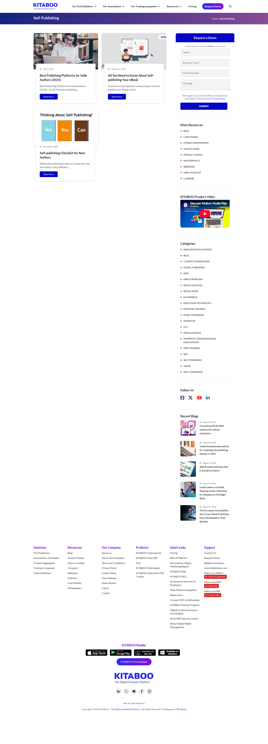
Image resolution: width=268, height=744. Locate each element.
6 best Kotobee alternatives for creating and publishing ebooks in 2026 (214, 450)
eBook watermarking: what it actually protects (214, 468)
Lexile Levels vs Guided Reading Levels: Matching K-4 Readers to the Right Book (213, 493)
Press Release (109, 577)
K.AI (138, 562)
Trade (187, 366)
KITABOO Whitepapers (195, 142)
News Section (109, 583)
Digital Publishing (194, 267)
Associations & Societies (197, 249)
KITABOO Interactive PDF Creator (150, 575)
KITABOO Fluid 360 (146, 558)
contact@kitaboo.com (215, 567)
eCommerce (190, 297)
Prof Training (191, 348)
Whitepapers (75, 588)
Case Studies (190, 137)
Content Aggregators (196, 261)
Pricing (192, 6)
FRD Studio (181, 709)
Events (105, 588)
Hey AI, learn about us (134, 703)
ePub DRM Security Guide (184, 618)
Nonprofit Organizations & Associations (199, 340)
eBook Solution (192, 285)
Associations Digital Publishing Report (180, 564)
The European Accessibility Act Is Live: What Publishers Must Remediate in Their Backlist (214, 516)
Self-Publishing (192, 360)
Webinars (189, 166)
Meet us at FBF (212, 593)
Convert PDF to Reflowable (184, 599)
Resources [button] (173, 6)
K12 (185, 327)
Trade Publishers (42, 573)
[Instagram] (149, 691)
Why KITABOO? (179, 558)
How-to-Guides (76, 562)
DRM (186, 273)
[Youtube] (134, 691)
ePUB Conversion (193, 315)
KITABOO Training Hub (148, 552)
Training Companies (44, 567)
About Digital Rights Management (181, 625)
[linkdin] (118, 691)
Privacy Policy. (218, 98)
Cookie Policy (109, 573)
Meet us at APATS (215, 575)
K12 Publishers (42, 552)
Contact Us (210, 552)
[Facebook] (142, 691)
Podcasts (72, 577)
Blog (186, 131)
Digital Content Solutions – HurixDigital (184, 612)
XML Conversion (193, 372)
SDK (185, 354)
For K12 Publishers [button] (83, 6)
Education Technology (197, 303)
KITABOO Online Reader (134, 661)
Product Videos (192, 154)
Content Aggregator (44, 562)
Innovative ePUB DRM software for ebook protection (212, 429)
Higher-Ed (189, 321)
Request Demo (213, 6)
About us (107, 552)
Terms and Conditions (113, 562)
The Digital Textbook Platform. (125, 709)
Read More (48, 96)
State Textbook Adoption (183, 589)
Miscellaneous (192, 332)
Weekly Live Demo (214, 562)
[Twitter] (126, 691)
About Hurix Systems (113, 558)
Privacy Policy (109, 567)
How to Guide (191, 149)
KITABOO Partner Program (184, 605)
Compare (188, 178)
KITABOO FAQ (178, 576)
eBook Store (190, 291)
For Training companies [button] (144, 6)
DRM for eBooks (193, 279)
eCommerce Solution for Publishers (183, 583)
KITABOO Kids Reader (148, 567)
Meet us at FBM (212, 584)
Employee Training (194, 309)
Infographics (191, 160)
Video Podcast (192, 172)
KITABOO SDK (178, 571)
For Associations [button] (112, 6)
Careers (106, 593)
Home (215, 18)
